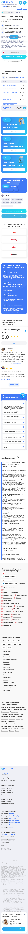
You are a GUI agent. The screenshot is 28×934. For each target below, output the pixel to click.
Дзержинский (11, 707)
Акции (3, 778)
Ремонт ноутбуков (6, 788)
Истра (16, 724)
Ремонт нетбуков (6, 790)
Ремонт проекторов (7, 797)
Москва (11, 813)
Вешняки (6, 654)
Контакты (4, 780)
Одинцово (23, 709)
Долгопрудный (20, 707)
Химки (10, 709)
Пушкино (11, 726)
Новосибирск (13, 825)
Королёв (16, 714)
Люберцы (4, 709)
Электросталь (19, 726)
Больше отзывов (14, 384)
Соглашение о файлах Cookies (7, 840)
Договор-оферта (5, 842)
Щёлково (11, 731)
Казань (11, 827)
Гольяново (6, 662)
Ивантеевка (4, 716)
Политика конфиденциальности (8, 839)
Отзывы (17, 778)
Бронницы (4, 726)
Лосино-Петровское (7, 724)
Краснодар (12, 818)
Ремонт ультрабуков (7, 792)
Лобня (21, 714)
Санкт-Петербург (14, 816)
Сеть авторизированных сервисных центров (9, 4)
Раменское (4, 731)
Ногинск (10, 728)
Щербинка (12, 716)
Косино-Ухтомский (8, 669)
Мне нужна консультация (13, 211)
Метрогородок (7, 672)
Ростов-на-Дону (14, 820)
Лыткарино (19, 719)
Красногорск (5, 712)
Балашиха (16, 709)
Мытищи (17, 731)
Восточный (6, 657)
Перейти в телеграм (12, 929)
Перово (5, 680)
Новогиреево (7, 675)
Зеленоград (11, 721)
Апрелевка (12, 719)
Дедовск (19, 716)
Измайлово (6, 667)
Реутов (22, 728)
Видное (3, 707)
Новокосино (6, 677)
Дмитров (4, 728)
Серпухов (16, 728)
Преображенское (8, 682)
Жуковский (4, 719)
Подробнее (14, 131)
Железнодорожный (7, 714)
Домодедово (14, 712)
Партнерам (12, 780)
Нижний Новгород (14, 822)
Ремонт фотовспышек (7, 803)
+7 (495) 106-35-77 (7, 9)
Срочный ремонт (22, 9)
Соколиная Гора (8, 687)
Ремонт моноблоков (7, 795)
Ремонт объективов (6, 806)
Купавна (21, 724)
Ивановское (6, 664)
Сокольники (6, 690)
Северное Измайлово (9, 685)
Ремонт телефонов (6, 801)
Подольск (4, 721)
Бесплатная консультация (13, 56)
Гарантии (9, 778)
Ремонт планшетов (6, 799)
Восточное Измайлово (9, 659)
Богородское (7, 651)
